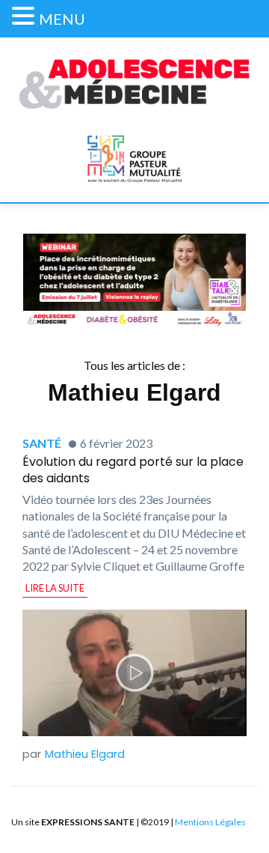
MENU (62, 19)
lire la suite (54, 588)
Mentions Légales (210, 822)
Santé (41, 443)
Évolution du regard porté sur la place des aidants (133, 470)
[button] (25, 16)
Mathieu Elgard (85, 754)
